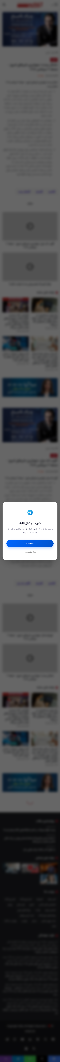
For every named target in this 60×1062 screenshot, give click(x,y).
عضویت (30, 543)
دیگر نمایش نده (30, 552)
